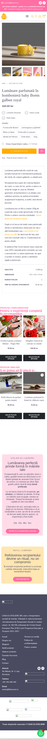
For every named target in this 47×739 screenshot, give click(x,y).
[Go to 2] (17, 71)
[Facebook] (40, 2)
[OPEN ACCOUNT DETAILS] (40, 16)
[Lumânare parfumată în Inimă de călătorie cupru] (34, 383)
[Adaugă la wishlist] (42, 151)
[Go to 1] (6, 71)
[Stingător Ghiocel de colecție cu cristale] (34, 326)
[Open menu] (27, 16)
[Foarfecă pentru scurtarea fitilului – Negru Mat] (11, 326)
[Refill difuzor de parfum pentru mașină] (11, 383)
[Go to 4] (37, 71)
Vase (3, 83)
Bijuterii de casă (15, 83)
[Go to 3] (27, 71)
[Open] (36, 16)
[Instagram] (44, 2)
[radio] (10, 127)
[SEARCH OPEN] (32, 16)
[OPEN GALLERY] (23, 44)
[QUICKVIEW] (19, 322)
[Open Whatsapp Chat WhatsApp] (40, 733)
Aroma (5, 123)
